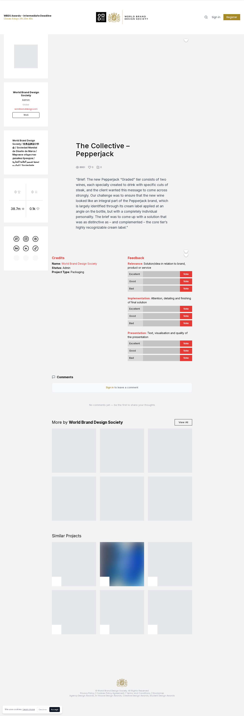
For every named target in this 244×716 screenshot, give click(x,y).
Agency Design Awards (81, 695)
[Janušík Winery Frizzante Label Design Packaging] (170, 450)
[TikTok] (35, 248)
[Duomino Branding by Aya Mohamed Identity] (170, 499)
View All (183, 422)
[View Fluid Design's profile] (152, 581)
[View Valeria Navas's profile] (56, 629)
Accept (54, 709)
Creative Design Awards (136, 695)
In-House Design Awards (108, 695)
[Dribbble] (35, 239)
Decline (43, 709)
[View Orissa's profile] (104, 629)
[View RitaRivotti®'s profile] (104, 581)
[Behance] (16, 248)
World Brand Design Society (79, 263)
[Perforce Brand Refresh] (74, 499)
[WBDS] (16, 239)
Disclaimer (158, 693)
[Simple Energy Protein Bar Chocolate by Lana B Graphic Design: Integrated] (74, 450)
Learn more (29, 709)
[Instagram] (26, 239)
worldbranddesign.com (26, 109)
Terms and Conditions (138, 693)
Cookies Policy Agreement (110, 693)
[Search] (206, 17)
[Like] (186, 40)
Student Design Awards (162, 695)
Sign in (216, 17)
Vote (186, 274)
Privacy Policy (87, 693)
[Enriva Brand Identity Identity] (122, 450)
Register (231, 17)
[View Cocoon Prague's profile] (152, 629)
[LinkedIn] (26, 248)
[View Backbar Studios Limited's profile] (56, 581)
